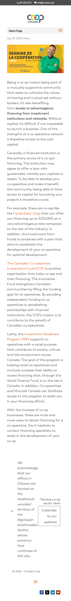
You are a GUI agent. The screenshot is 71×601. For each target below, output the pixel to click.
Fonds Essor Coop (26, 213)
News (27, 38)
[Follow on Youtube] (58, 592)
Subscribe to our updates (49, 516)
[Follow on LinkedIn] (53, 592)
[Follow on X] (47, 592)
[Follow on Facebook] (42, 592)
